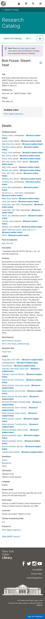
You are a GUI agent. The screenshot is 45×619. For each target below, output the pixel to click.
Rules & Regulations (34, 578)
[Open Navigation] (40, 3)
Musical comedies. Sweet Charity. (15, 430)
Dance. (4, 460)
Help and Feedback (35, 616)
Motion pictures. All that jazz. (13, 380)
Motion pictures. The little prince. (15, 424)
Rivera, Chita (7, 159)
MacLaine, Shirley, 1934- (11, 162)
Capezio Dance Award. (11, 452)
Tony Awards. (7, 366)
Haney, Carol (7, 153)
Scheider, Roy (7, 182)
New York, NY (7, 243)
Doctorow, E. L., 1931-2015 (12, 193)
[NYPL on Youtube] (40, 564)
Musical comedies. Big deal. (13, 446)
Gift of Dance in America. (11, 341)
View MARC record (10, 536)
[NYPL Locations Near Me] (26, 3)
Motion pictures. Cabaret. (12, 419)
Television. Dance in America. (13, 374)
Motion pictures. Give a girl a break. (16, 385)
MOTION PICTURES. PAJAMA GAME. (16, 402)
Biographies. (7, 463)
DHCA (4, 235)
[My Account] (18, 3)
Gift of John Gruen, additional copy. (16, 344)
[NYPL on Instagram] (34, 564)
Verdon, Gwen (7, 135)
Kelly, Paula (6, 167)
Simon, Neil (6, 187)
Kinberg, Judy (7, 221)
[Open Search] (33, 3)
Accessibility (37, 570)
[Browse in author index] (31, 141)
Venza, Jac (6, 216)
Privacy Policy (36, 574)
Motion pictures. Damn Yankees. (14, 408)
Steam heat (6, 352)
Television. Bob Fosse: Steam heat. (15, 369)
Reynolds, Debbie (9, 147)
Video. (4, 466)
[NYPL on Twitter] (29, 564)
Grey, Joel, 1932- (8, 173)
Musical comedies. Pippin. (12, 435)
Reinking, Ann (7, 179)
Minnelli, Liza (7, 170)
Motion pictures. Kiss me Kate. (14, 391)
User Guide (24, 48)
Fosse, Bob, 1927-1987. (11, 360)
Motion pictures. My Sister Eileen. (15, 396)
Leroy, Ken (6, 201)
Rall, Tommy (6, 156)
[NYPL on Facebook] (23, 564)
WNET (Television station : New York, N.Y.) (18, 230)
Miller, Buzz (6, 198)
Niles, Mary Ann (8, 144)
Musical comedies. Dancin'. (12, 441)
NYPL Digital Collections (11, 530)
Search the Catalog (12, 38)
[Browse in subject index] (32, 360)
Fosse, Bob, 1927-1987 (11, 204)
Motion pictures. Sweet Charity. (14, 413)
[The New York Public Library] (3, 3)
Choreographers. (8, 363)
